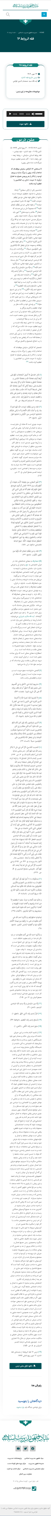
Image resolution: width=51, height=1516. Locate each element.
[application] (25, 114)
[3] (40, 482)
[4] (40, 551)
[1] (41, 374)
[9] (40, 722)
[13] (40, 1013)
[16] (40, 1032)
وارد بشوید (20, 1407)
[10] (40, 747)
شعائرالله (35, 561)
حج (27, 564)
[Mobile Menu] (44, 14)
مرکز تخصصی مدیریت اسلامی (33, 1469)
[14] (40, 1019)
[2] (40, 406)
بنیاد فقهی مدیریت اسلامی (33, 1458)
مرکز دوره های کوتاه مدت (16, 1463)
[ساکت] (33, 113)
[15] (40, 1026)
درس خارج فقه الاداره (29, 77)
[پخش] (10, 113)
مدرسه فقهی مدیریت (36, 1463)
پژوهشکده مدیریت (15, 1458)
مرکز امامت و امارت (13, 1469)
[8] (40, 697)
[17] (40, 1351)
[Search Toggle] (8, 14)
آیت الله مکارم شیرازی (26, 616)
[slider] (39, 113)
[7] (40, 684)
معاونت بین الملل (25, 1474)
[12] (40, 1003)
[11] (40, 878)
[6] (40, 670)
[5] (40, 561)
